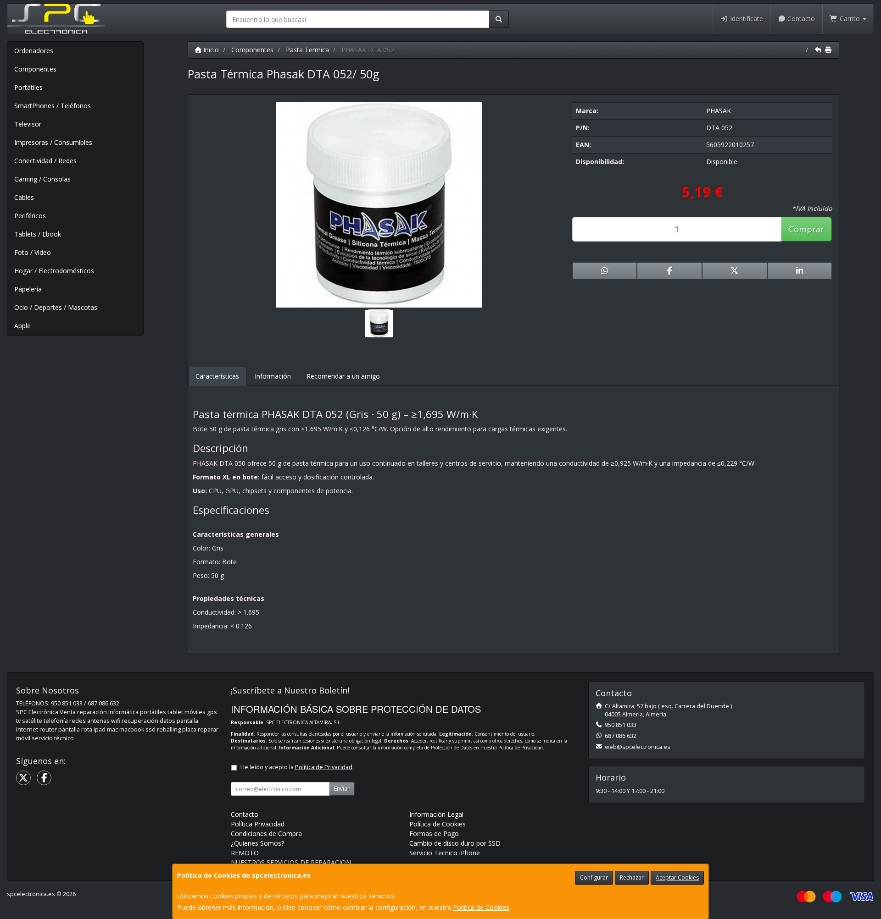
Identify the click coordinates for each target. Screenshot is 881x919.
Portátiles (28, 87)
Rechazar (632, 877)
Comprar (806, 229)
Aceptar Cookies (677, 877)
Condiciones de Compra (266, 833)
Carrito (850, 18)
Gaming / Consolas (42, 179)
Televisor (27, 124)
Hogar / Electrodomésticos (54, 270)
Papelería (28, 289)
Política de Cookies (481, 907)
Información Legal (436, 814)
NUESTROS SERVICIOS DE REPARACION (291, 862)
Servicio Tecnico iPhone (444, 852)
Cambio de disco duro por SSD (455, 843)
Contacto (800, 18)
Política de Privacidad (520, 747)
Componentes (35, 69)
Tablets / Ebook (37, 234)
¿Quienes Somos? (257, 843)
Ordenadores (33, 50)
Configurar (594, 877)
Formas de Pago (434, 833)
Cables (24, 197)
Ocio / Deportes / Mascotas (55, 307)
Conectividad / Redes (45, 160)
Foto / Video (32, 252)
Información (273, 376)
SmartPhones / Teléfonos (52, 105)
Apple (22, 325)
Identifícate (745, 18)
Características (217, 376)
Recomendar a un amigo (343, 376)
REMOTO (245, 852)
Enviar (342, 788)
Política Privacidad (257, 824)
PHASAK (718, 110)
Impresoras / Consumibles (53, 142)
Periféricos (30, 215)
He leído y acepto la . (297, 767)
